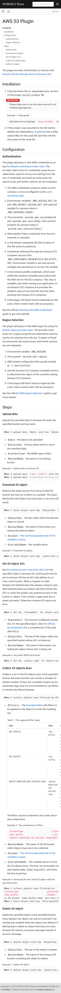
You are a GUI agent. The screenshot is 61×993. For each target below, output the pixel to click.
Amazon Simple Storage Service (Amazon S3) (26, 74)
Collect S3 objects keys (16, 60)
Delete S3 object (13, 64)
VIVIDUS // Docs (13, 4)
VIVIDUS (6, 989)
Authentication (12, 39)
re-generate (40, 131)
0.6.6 (54, 11)
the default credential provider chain (25, 166)
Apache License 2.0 (45, 989)
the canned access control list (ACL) (26, 569)
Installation (9, 32)
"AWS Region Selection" (31, 393)
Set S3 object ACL (13, 57)
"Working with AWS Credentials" (35, 310)
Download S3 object (14, 53)
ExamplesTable (34, 705)
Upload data (11, 50)
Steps (6, 46)
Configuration (10, 35)
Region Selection (13, 42)
